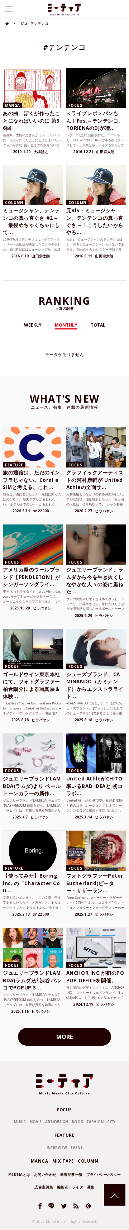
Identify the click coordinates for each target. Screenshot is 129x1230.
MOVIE (35, 1121)
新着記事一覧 (71, 1174)
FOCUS (64, 1109)
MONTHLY (66, 325)
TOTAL (98, 325)
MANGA (39, 1161)
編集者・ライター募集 (76, 1186)
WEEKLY (33, 325)
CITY (111, 1121)
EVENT (77, 1147)
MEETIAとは (19, 1174)
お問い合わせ (45, 1174)
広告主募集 (43, 1186)
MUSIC (20, 1121)
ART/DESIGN (56, 1121)
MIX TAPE (63, 1161)
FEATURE (64, 1135)
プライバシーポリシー (103, 1174)
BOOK (77, 1121)
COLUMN (88, 1161)
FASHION (95, 1121)
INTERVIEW (57, 1147)
